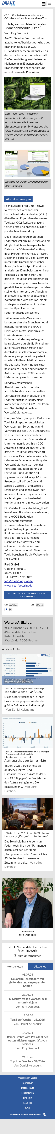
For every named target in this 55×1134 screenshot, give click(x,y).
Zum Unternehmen (29, 955)
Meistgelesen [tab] (15, 966)
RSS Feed (27, 1102)
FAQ (27, 1107)
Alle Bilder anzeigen (18, 199)
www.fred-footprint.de (18, 585)
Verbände (12, 640)
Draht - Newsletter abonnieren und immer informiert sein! (27, 595)
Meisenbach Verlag (27, 1077)
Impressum (27, 1082)
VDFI (44, 627)
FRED (34, 627)
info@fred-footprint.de (18, 581)
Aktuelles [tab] (40, 966)
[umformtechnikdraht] (8, 3)
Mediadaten (27, 1092)
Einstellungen (10, 609)
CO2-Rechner (30, 640)
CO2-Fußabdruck (17, 627)
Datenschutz (27, 1087)
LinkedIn (27, 1097)
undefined (6, 605)
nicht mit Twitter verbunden (32, 605)
